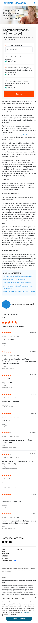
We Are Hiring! (5, 553)
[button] (19, 614)
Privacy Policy (25, 612)
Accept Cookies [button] (19, 619)
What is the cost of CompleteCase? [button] (14, 279)
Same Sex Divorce (6, 572)
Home (3, 550)
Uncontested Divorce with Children (10, 568)
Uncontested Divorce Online (9, 570)
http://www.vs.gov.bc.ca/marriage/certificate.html (17, 135)
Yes (9, 61)
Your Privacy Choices (7, 560)
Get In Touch (5, 558)
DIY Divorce (31, 568)
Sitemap (4, 577)
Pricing (3, 551)
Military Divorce (24, 568)
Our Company (5, 557)
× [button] (35, 597)
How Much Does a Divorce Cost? (24, 570)
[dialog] (19, 609)
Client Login (19, 550)
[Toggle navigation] (34, 3)
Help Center (5, 555)
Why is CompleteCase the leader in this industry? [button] (19, 291)
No (15, 61)
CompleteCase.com (13, 538)
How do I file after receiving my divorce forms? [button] (18, 276)
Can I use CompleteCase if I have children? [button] (17, 283)
